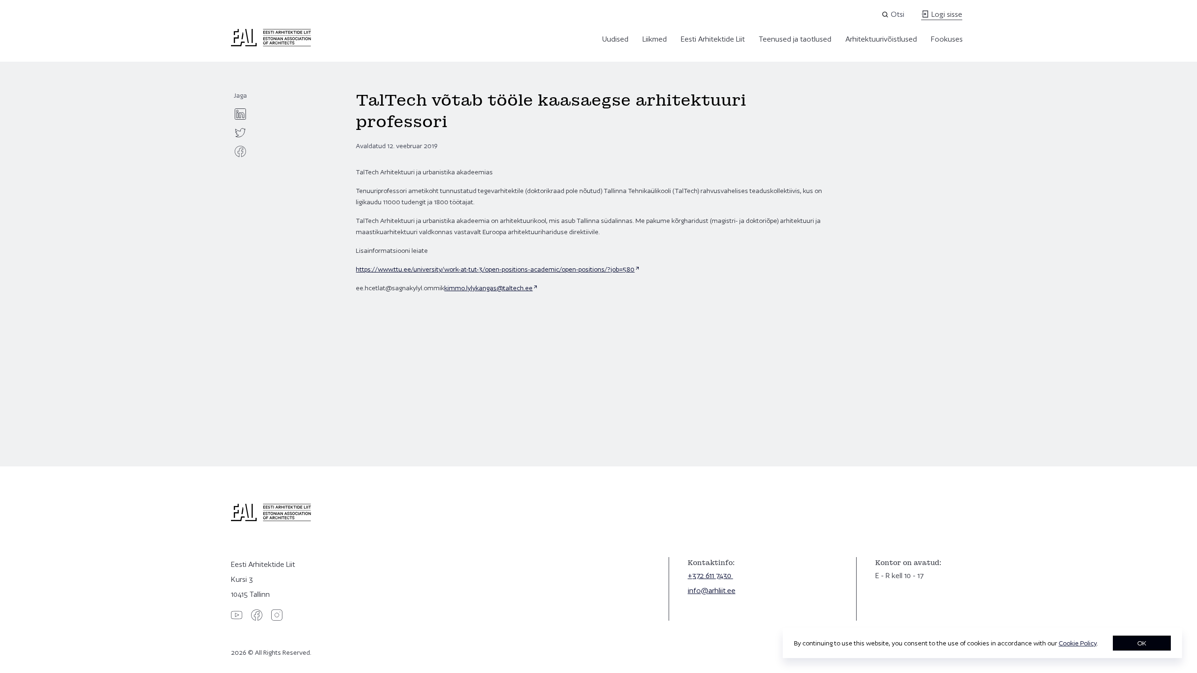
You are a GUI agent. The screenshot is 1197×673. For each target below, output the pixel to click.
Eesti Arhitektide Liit (713, 39)
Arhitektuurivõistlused (881, 39)
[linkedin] (240, 114)
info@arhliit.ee (712, 590)
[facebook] (240, 151)
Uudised (615, 39)
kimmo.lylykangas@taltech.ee (488, 288)
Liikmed (654, 39)
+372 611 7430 (710, 575)
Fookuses (947, 39)
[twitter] (240, 132)
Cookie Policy (1077, 643)
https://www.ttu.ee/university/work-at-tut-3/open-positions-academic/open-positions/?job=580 (495, 269)
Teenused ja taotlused (795, 39)
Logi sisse (946, 14)
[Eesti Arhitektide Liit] (271, 44)
